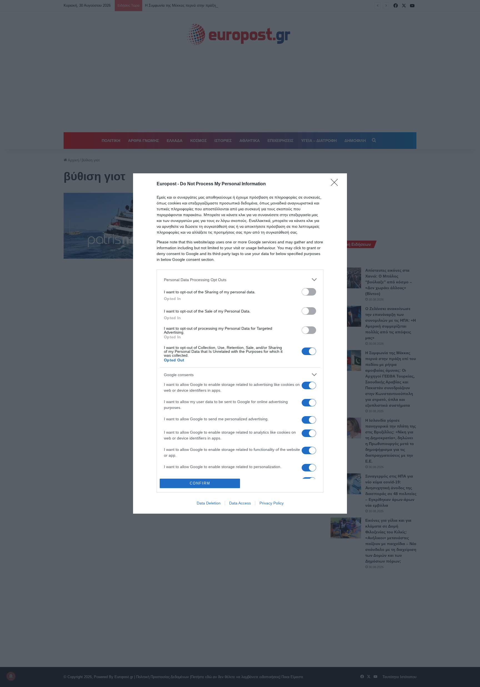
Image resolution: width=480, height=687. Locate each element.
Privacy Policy (271, 503)
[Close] (336, 184)
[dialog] (240, 343)
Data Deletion (209, 503)
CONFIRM (200, 483)
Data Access (240, 503)
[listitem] (240, 280)
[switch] (309, 292)
